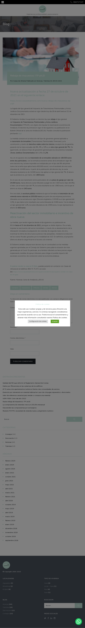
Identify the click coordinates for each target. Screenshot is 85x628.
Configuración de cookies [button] (38, 321)
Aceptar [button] (55, 321)
